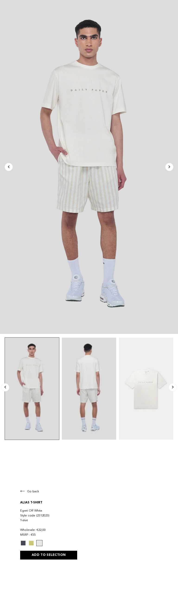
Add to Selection (49, 555)
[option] (89, 167)
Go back (33, 491)
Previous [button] (9, 167)
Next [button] (169, 167)
